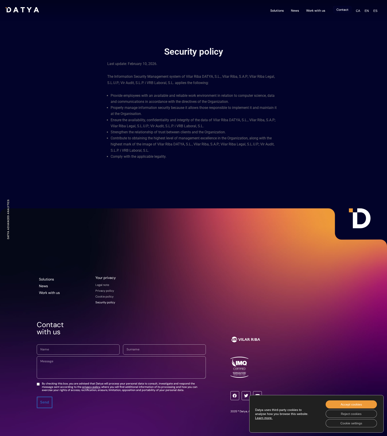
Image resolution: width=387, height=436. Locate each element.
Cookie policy (104, 296)
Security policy (105, 302)
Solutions (277, 11)
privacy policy (91, 387)
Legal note (102, 285)
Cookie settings (351, 423)
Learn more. (264, 418)
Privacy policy (104, 291)
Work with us (315, 11)
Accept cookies (351, 404)
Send (44, 402)
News (295, 11)
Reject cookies (351, 414)
